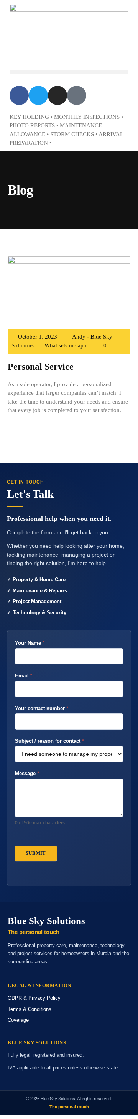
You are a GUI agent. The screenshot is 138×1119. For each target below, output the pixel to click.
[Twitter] (38, 95)
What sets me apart (67, 345)
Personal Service (41, 367)
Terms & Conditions (29, 1009)
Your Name (29, 643)
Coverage (18, 1020)
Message (27, 773)
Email (23, 676)
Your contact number (41, 708)
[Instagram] (57, 95)
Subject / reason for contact (49, 741)
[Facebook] (19, 95)
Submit (36, 853)
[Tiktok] (76, 95)
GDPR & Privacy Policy (34, 998)
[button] (69, 72)
